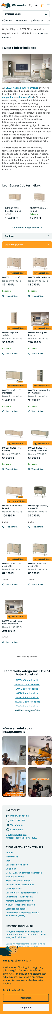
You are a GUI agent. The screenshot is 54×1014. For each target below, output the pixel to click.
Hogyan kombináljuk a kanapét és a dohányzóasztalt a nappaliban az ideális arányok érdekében (26, 934)
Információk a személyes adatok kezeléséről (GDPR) (22, 914)
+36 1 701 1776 (17, 820)
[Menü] (48, 5)
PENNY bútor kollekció (27, 697)
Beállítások (26, 997)
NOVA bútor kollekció (27, 680)
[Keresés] (30, 5)
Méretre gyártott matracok (19, 900)
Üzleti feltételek (14, 888)
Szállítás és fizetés (15, 876)
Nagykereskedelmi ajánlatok (20, 904)
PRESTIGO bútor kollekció (27, 701)
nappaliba (7, 97)
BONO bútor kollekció (27, 688)
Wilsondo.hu (16, 824)
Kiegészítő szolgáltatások (19, 880)
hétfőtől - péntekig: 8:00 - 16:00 (21, 836)
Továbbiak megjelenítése (27, 710)
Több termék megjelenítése (25, 227)
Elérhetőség (12, 856)
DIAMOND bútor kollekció (27, 684)
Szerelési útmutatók (16, 908)
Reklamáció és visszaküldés (20, 884)
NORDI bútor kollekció (27, 693)
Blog (8, 860)
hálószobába (26, 97)
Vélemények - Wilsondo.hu (19, 896)
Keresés (46, 13)
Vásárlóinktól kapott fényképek (22, 892)
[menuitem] (7, 21)
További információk (13, 990)
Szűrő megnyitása (14, 244)
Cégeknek (11, 868)
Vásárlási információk (17, 864)
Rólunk (9, 852)
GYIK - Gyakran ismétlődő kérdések (24, 872)
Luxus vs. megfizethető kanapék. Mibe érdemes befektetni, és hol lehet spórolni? (25, 946)
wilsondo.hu (16, 829)
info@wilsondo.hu (19, 815)
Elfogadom (26, 1007)
